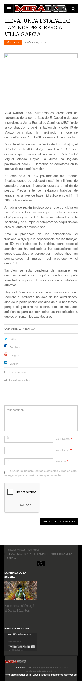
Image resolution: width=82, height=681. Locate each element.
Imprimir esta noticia (19, 380)
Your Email (62, 450)
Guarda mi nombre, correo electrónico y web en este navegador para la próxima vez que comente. (40, 473)
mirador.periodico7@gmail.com (41, 671)
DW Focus (41, 8)
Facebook (15, 347)
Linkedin (14, 363)
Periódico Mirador (15, 663)
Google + (14, 355)
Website (61, 461)
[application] (20, 642)
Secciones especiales (41, 563)
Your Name (63, 439)
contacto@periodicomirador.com (49, 667)
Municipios (13, 42)
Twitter (12, 338)
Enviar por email (17, 372)
